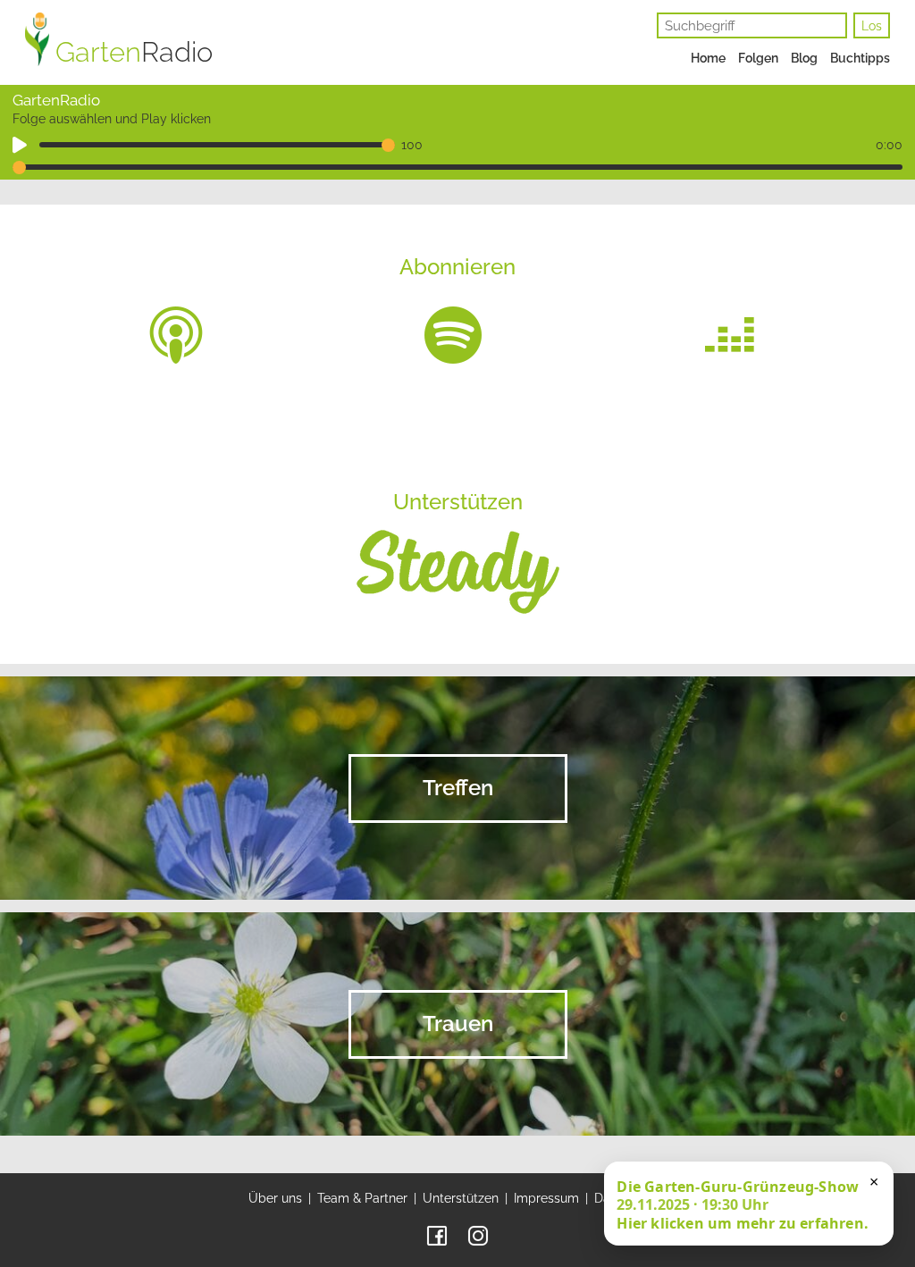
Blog (804, 58)
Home (708, 58)
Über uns (275, 1198)
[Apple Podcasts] (176, 334)
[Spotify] (453, 334)
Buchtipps (860, 58)
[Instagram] (478, 1235)
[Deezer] (730, 334)
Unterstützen (461, 1198)
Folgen (758, 58)
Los (871, 26)
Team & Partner (362, 1198)
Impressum (546, 1198)
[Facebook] (437, 1235)
